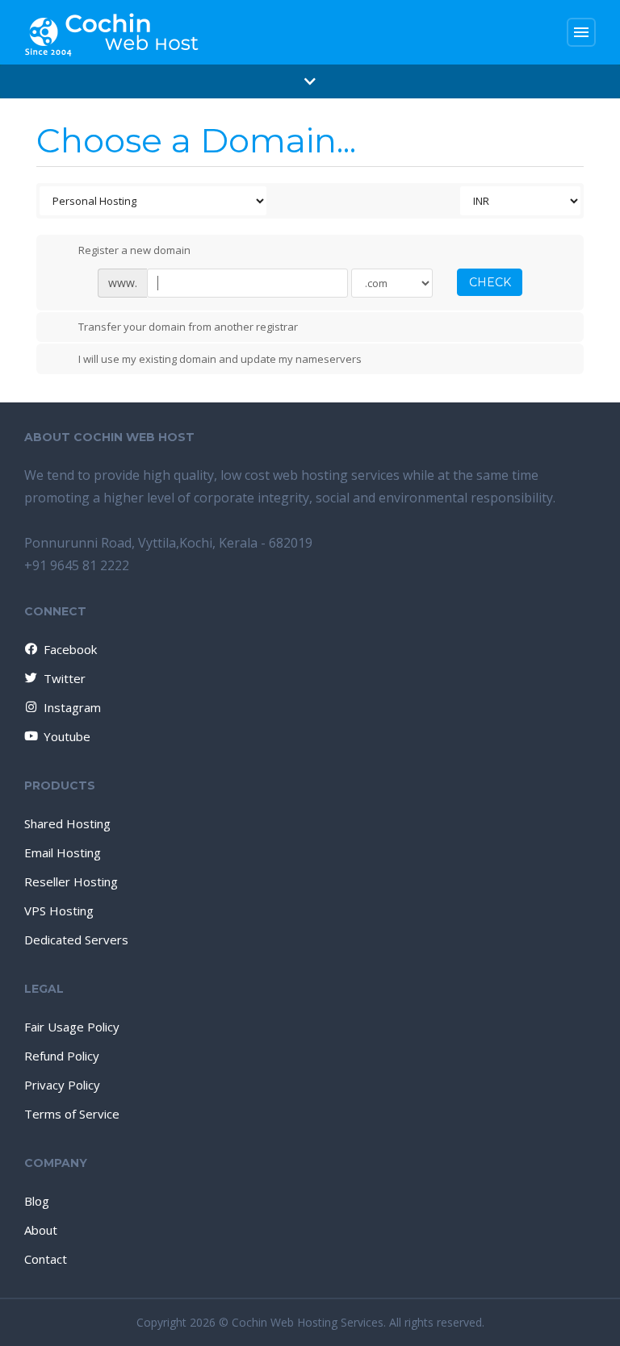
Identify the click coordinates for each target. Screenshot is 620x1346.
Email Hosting (62, 852)
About (40, 1230)
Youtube (67, 736)
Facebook (70, 649)
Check (490, 282)
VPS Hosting (59, 910)
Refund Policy (61, 1056)
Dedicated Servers (76, 939)
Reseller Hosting (71, 881)
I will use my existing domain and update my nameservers (220, 359)
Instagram (72, 707)
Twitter (65, 678)
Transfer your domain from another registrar (188, 327)
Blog (36, 1201)
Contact (45, 1259)
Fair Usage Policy (71, 1027)
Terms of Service (71, 1114)
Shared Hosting (67, 823)
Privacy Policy (62, 1085)
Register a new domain (134, 250)
